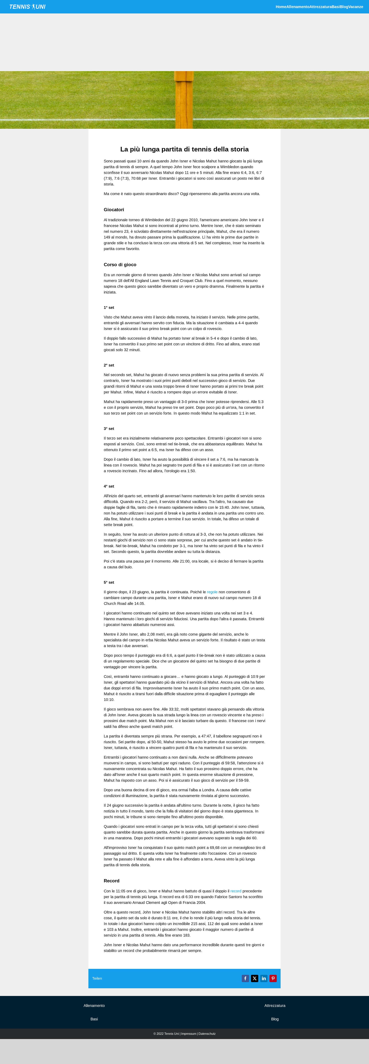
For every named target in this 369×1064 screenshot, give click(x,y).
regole (212, 592)
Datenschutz (207, 1033)
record (235, 891)
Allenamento (94, 1005)
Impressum (188, 1033)
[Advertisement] (184, 42)
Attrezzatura (274, 1005)
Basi (94, 1019)
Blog (275, 1019)
